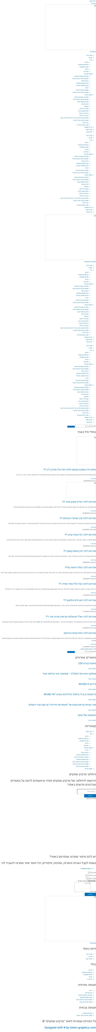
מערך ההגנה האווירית (82, 125)
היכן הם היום (84, 81)
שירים (86, 69)
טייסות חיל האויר (83, 113)
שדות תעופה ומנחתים (82, 83)
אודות (90, 58)
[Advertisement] (48, 813)
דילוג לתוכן (93, 1)
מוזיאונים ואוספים (83, 65)
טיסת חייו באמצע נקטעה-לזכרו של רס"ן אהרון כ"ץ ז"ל (70, 469)
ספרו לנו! (93, 891)
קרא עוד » (93, 479)
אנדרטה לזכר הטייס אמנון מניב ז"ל (79, 502)
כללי (91, 60)
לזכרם (86, 62)
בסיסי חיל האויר (83, 116)
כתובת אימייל (92, 875)
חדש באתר (89, 732)
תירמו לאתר (89, 130)
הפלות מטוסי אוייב (83, 111)
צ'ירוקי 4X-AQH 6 (87, 684)
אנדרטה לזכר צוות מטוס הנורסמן (80, 633)
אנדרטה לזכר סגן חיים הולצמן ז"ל (79, 600)
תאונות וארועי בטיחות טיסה (80, 99)
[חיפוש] (71, 427)
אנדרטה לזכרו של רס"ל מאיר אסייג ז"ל (77, 584)
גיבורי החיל (85, 123)
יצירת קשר (89, 132)
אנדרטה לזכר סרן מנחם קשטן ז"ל (79, 551)
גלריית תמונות (88, 127)
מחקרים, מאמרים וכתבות (81, 76)
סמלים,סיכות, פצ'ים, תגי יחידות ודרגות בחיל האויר (74, 118)
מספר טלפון (92, 878)
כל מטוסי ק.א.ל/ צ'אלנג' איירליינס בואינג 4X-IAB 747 (70, 694)
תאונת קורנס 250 (87, 663)
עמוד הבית (89, 55)
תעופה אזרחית (88, 74)
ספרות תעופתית (84, 67)
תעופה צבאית (88, 95)
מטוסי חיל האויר (83, 109)
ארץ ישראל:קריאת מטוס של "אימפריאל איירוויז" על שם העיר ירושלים (62, 705)
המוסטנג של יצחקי (87, 715)
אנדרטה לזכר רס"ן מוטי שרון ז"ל (80, 535)
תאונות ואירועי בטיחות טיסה (80, 79)
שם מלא (93, 873)
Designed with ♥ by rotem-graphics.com (70, 1027)
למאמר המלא (92, 669)
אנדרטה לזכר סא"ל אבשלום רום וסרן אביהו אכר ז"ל (71, 616)
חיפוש (94, 426)
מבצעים (86, 106)
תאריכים (86, 72)
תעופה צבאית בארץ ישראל (80, 120)
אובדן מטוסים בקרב (82, 102)
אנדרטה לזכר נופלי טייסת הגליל (80, 567)
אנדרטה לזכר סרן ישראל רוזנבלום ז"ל (78, 518)
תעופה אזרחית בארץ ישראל (80, 92)
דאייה (86, 88)
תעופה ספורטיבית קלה (82, 90)
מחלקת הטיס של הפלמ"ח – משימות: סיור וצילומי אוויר (69, 674)
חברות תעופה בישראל (82, 85)
